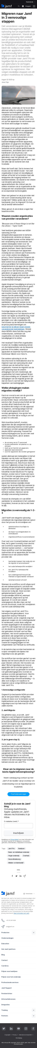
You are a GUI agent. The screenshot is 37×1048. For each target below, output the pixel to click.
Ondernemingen (7, 938)
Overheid (26, 856)
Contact (4, 960)
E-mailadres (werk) (11, 821)
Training (4, 1010)
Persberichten (6, 993)
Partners (4, 1016)
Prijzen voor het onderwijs (11, 977)
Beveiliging (19, 1038)
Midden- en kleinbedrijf (15, 863)
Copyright (7, 1035)
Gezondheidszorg (14, 859)
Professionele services (9, 982)
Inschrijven (18, 833)
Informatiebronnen (8, 999)
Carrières (4, 966)
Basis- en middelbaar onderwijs (18, 852)
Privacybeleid (14, 839)
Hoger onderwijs (13, 856)
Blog (3, 955)
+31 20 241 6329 (11, 920)
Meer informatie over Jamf (21, 913)
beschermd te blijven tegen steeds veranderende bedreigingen (16, 328)
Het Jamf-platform (8, 949)
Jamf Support (6, 988)
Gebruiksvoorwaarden (25, 1035)
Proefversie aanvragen (18, 794)
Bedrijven (21, 848)
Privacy (14, 1035)
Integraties (5, 1005)
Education (5, 944)
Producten (5, 932)
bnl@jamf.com (10, 926)
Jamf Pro (11, 848)
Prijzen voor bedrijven (9, 971)
